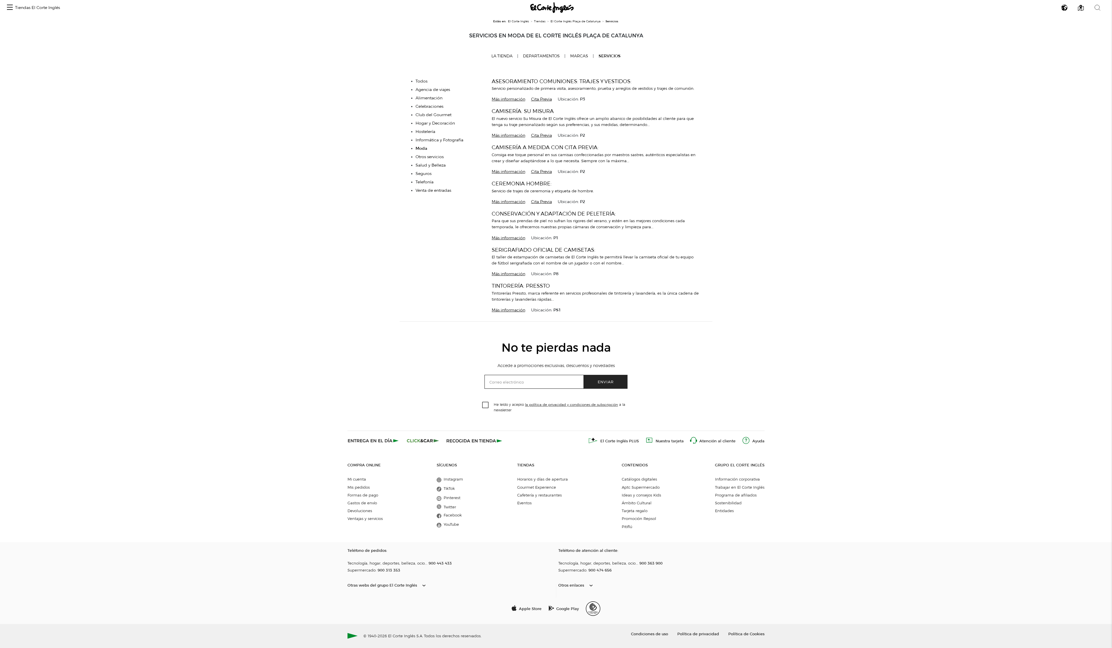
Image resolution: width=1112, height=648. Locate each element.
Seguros (423, 173)
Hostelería (425, 131)
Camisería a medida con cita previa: (545, 147)
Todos (421, 81)
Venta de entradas (433, 190)
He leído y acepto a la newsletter (559, 407)
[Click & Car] (423, 440)
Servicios (610, 56)
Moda (421, 148)
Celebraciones (429, 106)
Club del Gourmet (433, 114)
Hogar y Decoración (435, 123)
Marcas (579, 56)
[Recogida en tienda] (474, 440)
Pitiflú (627, 526)
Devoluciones (360, 510)
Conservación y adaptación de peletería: (554, 214)
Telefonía (425, 182)
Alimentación (429, 98)
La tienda (502, 56)
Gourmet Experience (536, 487)
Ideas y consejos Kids (641, 495)
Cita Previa (541, 99)
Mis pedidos (359, 487)
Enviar (606, 381)
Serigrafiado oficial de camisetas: (543, 250)
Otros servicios (430, 156)
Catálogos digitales (639, 479)
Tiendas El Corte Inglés (37, 7)
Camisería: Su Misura (523, 111)
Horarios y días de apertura (542, 479)
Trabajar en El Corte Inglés (740, 487)
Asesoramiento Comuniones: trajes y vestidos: (562, 81)
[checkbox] (485, 405)
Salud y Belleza (431, 165)
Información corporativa (737, 479)
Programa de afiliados (736, 495)
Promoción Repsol (639, 518)
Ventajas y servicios (365, 518)
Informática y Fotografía (439, 140)
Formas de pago (363, 495)
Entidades (724, 510)
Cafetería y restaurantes (539, 495)
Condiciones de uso (649, 633)
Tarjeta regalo (635, 510)
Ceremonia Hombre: (522, 183)
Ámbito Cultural (637, 503)
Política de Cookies (746, 633)
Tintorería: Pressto (521, 286)
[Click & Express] (374, 440)
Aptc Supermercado (641, 487)
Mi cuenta (357, 479)
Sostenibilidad (728, 503)
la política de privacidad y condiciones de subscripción (571, 404)
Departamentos (541, 56)
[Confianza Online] (593, 608)
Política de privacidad (698, 633)
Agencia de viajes (433, 89)
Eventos (524, 503)
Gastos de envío (362, 503)
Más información (508, 99)
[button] (10, 7)
